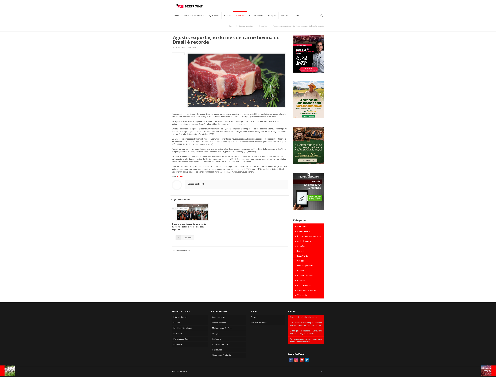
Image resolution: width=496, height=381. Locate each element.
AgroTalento (302, 226)
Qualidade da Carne (220, 344)
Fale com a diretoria (259, 323)
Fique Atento (302, 256)
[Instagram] (296, 360)
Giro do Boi (262, 26)
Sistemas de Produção (306, 290)
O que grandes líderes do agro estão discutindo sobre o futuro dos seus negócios (189, 227)
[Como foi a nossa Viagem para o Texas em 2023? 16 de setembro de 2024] (488, 370)
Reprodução (217, 350)
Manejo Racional (219, 323)
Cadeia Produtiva (246, 26)
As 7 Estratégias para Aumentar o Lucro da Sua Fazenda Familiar (306, 340)
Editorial (300, 251)
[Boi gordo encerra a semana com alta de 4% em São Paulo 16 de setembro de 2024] (7, 370)
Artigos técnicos (304, 231)
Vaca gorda (302, 295)
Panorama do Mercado (306, 276)
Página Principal (180, 317)
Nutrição (215, 334)
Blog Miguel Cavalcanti (182, 328)
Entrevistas (178, 344)
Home (231, 26)
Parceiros (301, 280)
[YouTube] (302, 360)
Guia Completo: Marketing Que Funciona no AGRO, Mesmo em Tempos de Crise (306, 324)
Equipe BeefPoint (196, 184)
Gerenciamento (218, 317)
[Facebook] (291, 360)
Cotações (301, 246)
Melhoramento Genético (222, 328)
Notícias (300, 271)
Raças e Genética (304, 285)
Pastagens (216, 339)
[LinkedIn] (307, 360)
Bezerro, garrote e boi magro (309, 236)
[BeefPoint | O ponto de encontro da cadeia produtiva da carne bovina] (189, 6)
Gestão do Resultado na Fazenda (303, 317)
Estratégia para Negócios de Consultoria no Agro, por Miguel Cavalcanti (306, 332)
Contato (254, 317)
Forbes (180, 176)
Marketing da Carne (305, 266)
